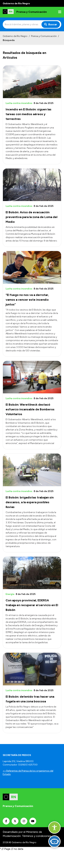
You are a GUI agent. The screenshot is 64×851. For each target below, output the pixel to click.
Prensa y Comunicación (44, 36)
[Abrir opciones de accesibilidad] (54, 827)
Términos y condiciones (36, 836)
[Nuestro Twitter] (15, 821)
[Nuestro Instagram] (23, 821)
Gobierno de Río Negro (15, 36)
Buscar (52, 24)
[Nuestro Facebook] (6, 821)
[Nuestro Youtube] (32, 821)
